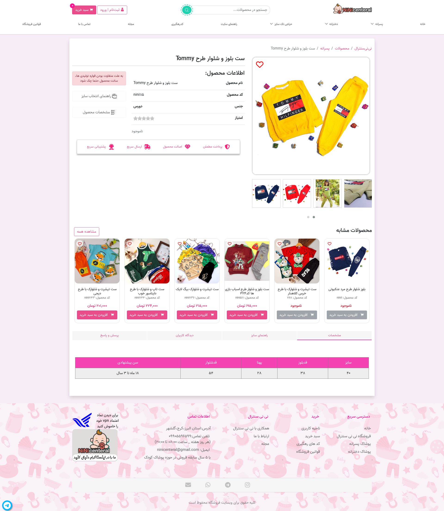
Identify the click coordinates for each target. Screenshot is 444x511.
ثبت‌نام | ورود (110, 10)
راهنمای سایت (229, 24)
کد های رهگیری (308, 444)
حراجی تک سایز (283, 24)
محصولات (342, 49)
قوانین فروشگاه (31, 24)
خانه (422, 24)
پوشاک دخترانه (359, 452)
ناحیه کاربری (310, 428)
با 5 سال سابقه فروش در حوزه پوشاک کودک (177, 457)
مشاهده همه (86, 232)
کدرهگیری (177, 24)
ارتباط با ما (261, 436)
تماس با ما (84, 24)
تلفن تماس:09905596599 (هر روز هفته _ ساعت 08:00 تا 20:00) (183, 439)
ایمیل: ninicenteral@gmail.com (184, 450)
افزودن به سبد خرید (95, 315)
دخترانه (333, 24)
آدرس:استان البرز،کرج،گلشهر (188, 428)
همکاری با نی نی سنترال (251, 428)
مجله (131, 24)
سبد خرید (80, 9)
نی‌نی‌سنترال (363, 49)
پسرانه (379, 24)
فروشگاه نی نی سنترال (354, 436)
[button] (308, 217)
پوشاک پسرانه (360, 444)
